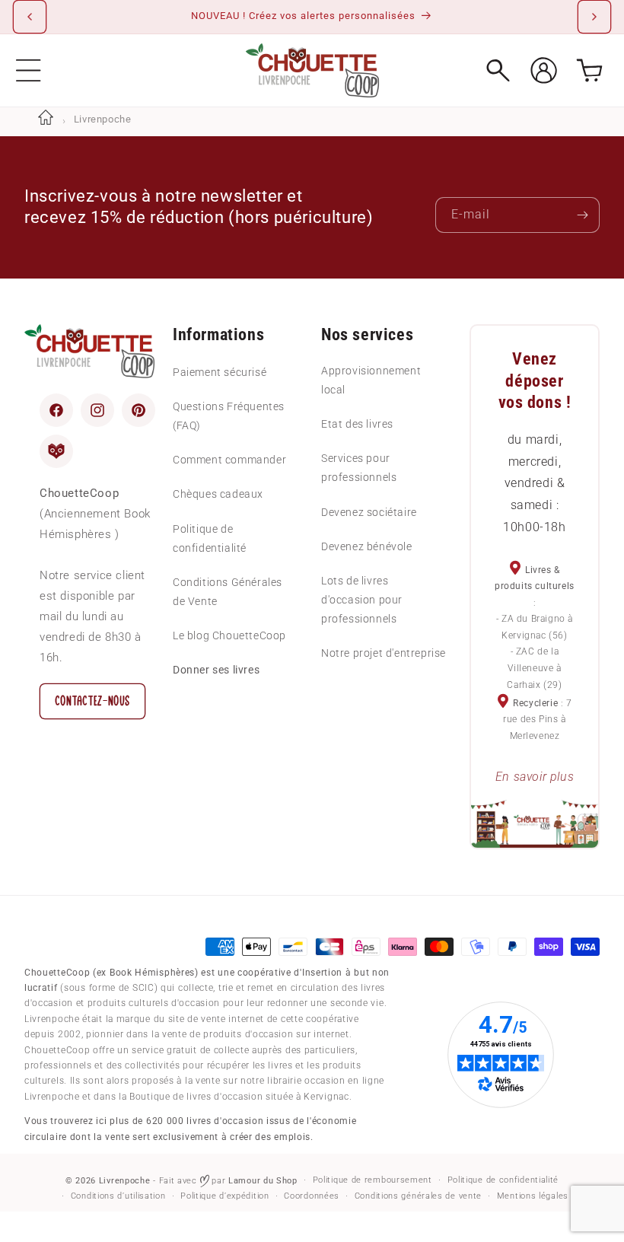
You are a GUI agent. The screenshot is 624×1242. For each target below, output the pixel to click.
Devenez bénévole (366, 546)
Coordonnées (311, 1196)
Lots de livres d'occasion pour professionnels (362, 600)
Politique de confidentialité (210, 538)
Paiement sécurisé (219, 372)
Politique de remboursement (372, 1180)
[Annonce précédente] (29, 16)
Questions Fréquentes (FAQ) (229, 416)
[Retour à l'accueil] (45, 119)
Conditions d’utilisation (118, 1196)
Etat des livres (357, 424)
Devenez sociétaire (369, 512)
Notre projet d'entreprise (383, 653)
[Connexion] (543, 70)
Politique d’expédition (224, 1196)
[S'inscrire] (582, 215)
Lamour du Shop (263, 1181)
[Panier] (589, 70)
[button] (28, 70)
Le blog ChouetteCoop (229, 635)
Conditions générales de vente (418, 1196)
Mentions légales (532, 1196)
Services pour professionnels (358, 467)
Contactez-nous (92, 701)
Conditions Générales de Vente (227, 591)
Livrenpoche (125, 1181)
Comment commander (229, 460)
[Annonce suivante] (594, 16)
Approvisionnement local (371, 380)
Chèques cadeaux (218, 494)
